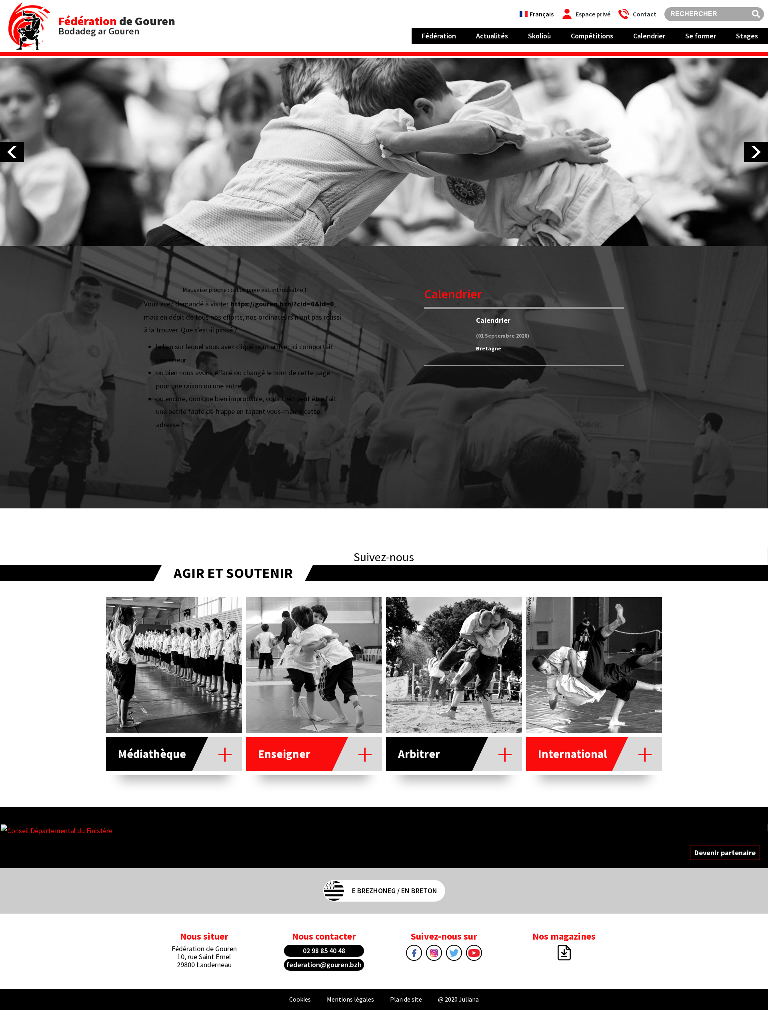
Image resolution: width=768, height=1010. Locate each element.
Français (542, 14)
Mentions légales (350, 999)
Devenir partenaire (725, 852)
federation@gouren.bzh (324, 964)
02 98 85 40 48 (324, 950)
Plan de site (406, 999)
